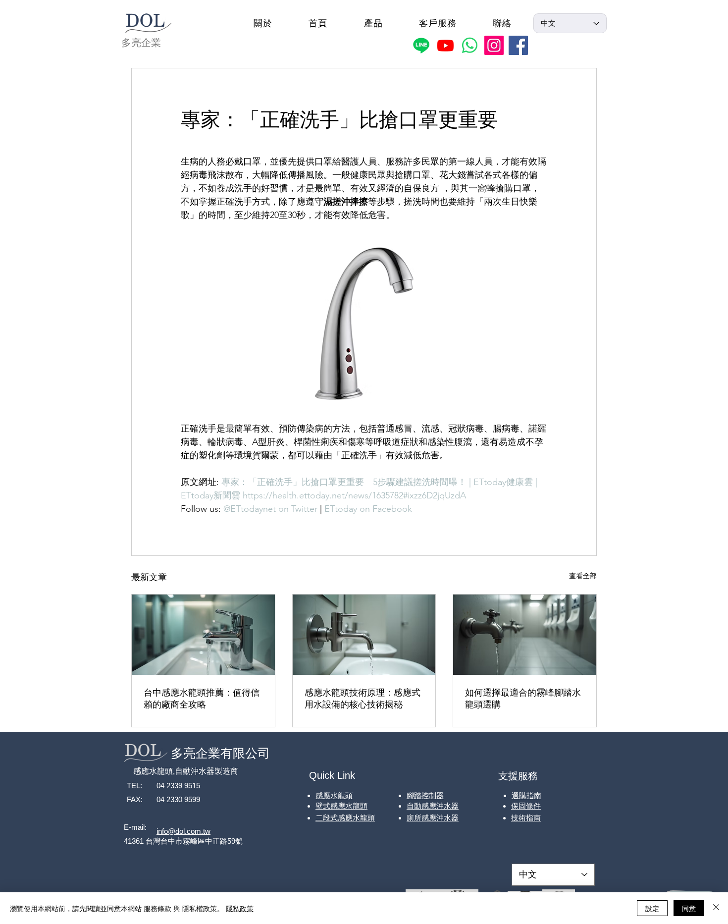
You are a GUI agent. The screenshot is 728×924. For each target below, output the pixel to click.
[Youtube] (445, 45)
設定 (652, 908)
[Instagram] (494, 45)
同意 (689, 908)
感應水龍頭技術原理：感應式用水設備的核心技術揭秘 (362, 698)
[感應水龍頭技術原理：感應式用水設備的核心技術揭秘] (364, 635)
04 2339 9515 (178, 785)
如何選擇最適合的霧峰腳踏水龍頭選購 (523, 698)
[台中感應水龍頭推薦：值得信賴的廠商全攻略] (203, 635)
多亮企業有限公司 (220, 753)
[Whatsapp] (469, 45)
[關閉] (716, 908)
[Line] (421, 45)
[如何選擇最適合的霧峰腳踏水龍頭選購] (524, 635)
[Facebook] (518, 45)
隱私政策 (240, 908)
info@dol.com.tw (183, 831)
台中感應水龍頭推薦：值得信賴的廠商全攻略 (202, 698)
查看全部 (583, 575)
